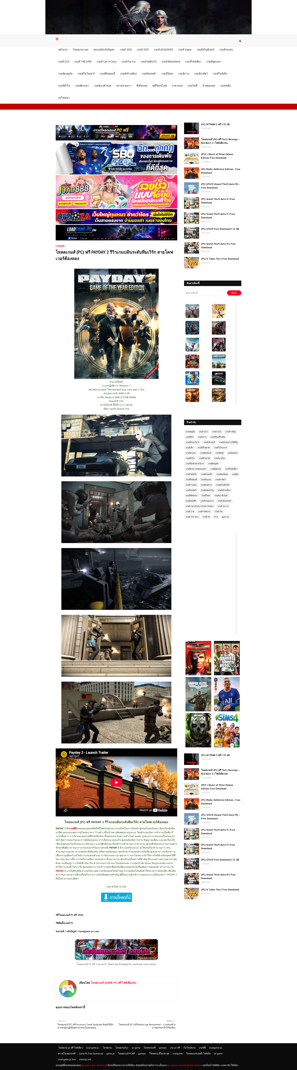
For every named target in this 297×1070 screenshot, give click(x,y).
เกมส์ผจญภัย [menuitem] (65, 73)
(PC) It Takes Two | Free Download (220, 258)
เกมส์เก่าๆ (202, 437)
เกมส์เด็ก (189, 447)
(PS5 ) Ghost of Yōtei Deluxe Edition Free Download (217, 156)
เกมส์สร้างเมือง (224, 490)
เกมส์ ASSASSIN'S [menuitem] (163, 49)
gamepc (163, 1047)
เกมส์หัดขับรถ (191, 495)
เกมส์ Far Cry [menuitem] (129, 61)
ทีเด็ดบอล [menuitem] (141, 85)
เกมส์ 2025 (203, 431)
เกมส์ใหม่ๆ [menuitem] (167, 73)
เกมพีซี (202, 1047)
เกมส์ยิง (235, 474)
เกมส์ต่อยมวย (205, 453)
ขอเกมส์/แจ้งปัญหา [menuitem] (104, 49)
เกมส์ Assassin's (207, 501)
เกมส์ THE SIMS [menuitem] (83, 61)
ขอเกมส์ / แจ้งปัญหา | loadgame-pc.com (77, 931)
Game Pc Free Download (91, 1053)
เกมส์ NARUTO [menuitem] (149, 61)
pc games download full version (185, 1065)
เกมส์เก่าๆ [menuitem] (183, 73)
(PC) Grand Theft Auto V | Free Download (218, 200)
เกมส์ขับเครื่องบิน (218, 437)
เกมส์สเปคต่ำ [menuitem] (149, 73)
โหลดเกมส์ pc (122, 1047)
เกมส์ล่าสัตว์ (220, 479)
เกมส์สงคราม (206, 485)
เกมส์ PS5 (219, 511)
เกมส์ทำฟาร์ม (204, 458)
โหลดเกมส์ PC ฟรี (126, 1053)
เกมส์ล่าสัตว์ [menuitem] (201, 73)
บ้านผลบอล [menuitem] (208, 85)
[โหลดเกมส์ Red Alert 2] (198, 642)
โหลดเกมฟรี (150, 1047)
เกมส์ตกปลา (191, 453)
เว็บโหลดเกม (189, 1047)
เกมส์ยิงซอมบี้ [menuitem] (107, 73)
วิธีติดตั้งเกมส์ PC (64, 923)
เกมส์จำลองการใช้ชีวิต (228, 442)
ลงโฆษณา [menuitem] (64, 97)
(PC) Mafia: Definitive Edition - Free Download (220, 171)
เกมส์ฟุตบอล (216, 469)
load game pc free (67, 1059)
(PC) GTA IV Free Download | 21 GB (220, 228)
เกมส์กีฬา (190, 437)
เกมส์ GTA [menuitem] (63, 61)
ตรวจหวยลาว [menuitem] (123, 85)
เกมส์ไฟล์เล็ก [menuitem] (220, 73)
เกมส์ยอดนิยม (222, 474)
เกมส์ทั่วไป (190, 458)
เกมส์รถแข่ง (206, 479)
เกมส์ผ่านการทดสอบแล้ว (196, 469)
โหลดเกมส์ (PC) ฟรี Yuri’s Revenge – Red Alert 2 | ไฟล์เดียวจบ (220, 141)
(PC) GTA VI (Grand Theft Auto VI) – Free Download (220, 186)
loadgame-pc (215, 1047)
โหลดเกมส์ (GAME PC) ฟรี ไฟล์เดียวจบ (113, 982)
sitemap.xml (85, 1059)
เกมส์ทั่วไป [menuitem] (64, 85)
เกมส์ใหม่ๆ (206, 495)
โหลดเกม (107, 1047)
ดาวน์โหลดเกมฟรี (66, 1053)
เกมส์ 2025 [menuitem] (143, 49)
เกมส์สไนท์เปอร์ (222, 485)
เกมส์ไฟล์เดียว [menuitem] (193, 61)
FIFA (216, 517)
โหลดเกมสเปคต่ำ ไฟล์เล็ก (198, 1053)
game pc (225, 517)
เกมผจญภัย (190, 431)
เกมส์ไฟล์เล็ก (191, 474)
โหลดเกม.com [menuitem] (80, 49)
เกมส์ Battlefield (224, 501)
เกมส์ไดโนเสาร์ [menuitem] (86, 73)
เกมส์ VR (206, 517)
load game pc (92, 1047)
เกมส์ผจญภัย (213, 463)
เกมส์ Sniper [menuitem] (185, 49)
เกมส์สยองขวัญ (207, 490)
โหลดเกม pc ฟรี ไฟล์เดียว (70, 1047)
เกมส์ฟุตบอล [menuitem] (213, 61)
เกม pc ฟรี (175, 1047)
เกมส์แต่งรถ (233, 453)
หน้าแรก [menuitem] (63, 49)
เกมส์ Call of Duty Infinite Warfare (199, 506)
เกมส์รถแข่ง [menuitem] (226, 49)
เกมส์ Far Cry (223, 506)
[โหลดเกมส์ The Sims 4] (227, 714)
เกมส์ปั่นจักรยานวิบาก (195, 463)
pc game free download (94, 1065)
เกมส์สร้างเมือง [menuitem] (128, 73)
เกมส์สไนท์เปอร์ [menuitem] (205, 49)
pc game (136, 1047)
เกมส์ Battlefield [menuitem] (171, 61)
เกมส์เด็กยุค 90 (203, 447)
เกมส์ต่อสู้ (219, 453)
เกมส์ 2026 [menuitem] (126, 49)
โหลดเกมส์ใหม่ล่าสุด (159, 1053)
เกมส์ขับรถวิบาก (192, 442)
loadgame (178, 1053)
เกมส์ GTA (190, 511)
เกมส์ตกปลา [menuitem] (82, 85)
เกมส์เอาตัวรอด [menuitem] (102, 85)
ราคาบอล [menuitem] (177, 85)
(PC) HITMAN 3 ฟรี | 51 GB (215, 124)
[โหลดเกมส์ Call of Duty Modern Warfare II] (198, 714)
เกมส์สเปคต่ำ (191, 490)
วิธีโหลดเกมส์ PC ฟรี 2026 (69, 915)
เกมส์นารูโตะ (219, 458)
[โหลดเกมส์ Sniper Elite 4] (198, 678)
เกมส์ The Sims (192, 517)
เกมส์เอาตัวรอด (220, 495)
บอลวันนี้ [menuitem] (192, 85)
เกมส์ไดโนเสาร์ (220, 447)
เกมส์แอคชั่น (191, 501)
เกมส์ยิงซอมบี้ (191, 479)
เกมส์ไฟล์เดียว (231, 469)
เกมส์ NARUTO (204, 511)
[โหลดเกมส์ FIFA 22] (227, 678)
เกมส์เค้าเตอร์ (209, 442)
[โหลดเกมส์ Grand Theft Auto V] (227, 642)
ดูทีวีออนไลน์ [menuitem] (159, 85)
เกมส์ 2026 (216, 431)
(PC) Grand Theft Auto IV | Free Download (218, 245)
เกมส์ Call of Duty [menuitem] (107, 61)
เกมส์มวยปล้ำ (206, 474)
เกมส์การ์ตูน (231, 431)
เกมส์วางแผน (191, 485)
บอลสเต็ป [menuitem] (225, 85)
